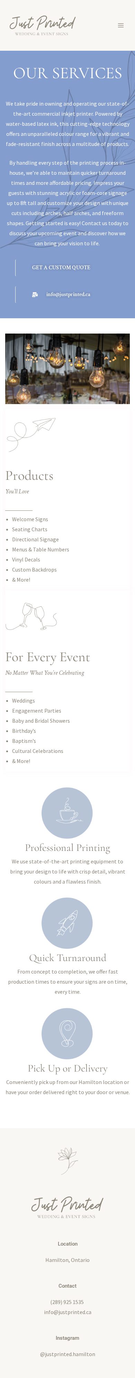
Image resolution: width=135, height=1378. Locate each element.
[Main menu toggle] (121, 25)
